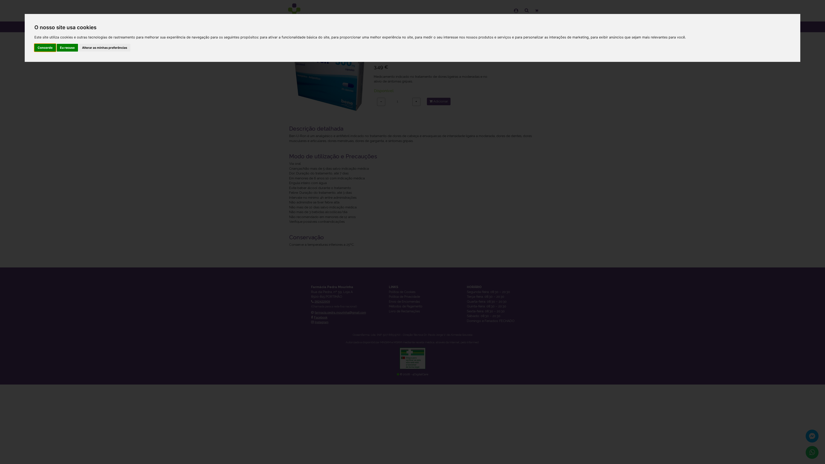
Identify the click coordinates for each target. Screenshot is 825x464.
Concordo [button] (45, 47)
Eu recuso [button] (67, 47)
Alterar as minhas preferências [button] (104, 47)
